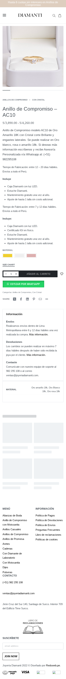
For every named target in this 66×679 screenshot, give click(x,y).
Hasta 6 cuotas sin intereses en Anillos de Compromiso (33, 3)
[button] (23, 284)
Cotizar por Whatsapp (25, 284)
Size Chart (9, 265)
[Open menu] (4, 15)
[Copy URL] (46, 299)
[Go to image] (6, 90)
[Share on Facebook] (21, 299)
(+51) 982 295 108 (13, 582)
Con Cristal (38, 100)
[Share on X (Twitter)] (14, 299)
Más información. (38, 334)
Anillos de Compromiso (15, 100)
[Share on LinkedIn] (27, 299)
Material (8, 250)
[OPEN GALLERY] (33, 56)
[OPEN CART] (59, 15)
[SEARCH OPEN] (54, 15)
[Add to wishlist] (61, 274)
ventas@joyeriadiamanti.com (19, 593)
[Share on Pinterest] (33, 299)
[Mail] (40, 299)
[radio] (8, 255)
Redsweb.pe (53, 665)
